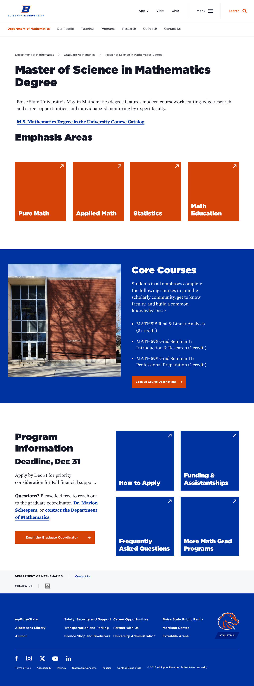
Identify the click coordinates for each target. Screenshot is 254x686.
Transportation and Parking (86, 628)
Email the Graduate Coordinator (52, 537)
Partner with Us (126, 628)
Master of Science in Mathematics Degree (133, 54)
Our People (65, 29)
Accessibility (44, 667)
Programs (108, 29)
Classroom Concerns (84, 667)
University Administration (134, 636)
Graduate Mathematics (79, 54)
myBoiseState (26, 619)
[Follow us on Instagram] (47, 586)
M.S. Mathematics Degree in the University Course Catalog (80, 121)
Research (129, 29)
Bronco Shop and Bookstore (87, 636)
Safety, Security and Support (87, 619)
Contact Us (172, 29)
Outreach (150, 29)
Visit (160, 11)
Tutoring (87, 29)
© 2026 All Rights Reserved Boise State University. (177, 667)
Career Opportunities (130, 619)
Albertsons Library (30, 628)
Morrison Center (176, 628)
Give (175, 11)
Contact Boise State (129, 667)
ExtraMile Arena (176, 636)
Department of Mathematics (29, 29)
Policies (106, 667)
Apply (143, 11)
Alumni (21, 636)
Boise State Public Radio (183, 619)
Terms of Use (23, 667)
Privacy (61, 667)
